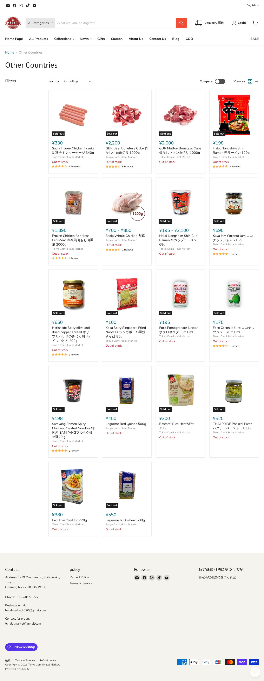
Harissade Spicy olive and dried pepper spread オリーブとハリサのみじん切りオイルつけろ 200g (72, 334)
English (251, 5)
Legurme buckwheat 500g (125, 520)
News (85, 39)
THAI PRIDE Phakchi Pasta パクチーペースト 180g (232, 426)
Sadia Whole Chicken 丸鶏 (125, 236)
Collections (63, 39)
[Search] (181, 23)
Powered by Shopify (17, 669)
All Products (38, 39)
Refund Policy (79, 577)
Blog (175, 39)
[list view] (256, 81)
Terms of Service (81, 583)
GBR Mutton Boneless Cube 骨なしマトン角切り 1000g (180, 150)
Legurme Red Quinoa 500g (126, 424)
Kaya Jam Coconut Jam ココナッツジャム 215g (233, 238)
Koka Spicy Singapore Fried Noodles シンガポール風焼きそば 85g (126, 332)
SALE (254, 39)
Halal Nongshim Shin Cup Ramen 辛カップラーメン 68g (178, 240)
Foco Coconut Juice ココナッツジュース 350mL (234, 330)
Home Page (14, 39)
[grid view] (250, 81)
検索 (8, 660)
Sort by (53, 81)
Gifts (101, 39)
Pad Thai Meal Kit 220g (69, 520)
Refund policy (47, 660)
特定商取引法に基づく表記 (217, 577)
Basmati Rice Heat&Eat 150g (176, 426)
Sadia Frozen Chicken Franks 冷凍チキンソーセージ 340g (73, 150)
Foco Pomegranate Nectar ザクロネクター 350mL (178, 330)
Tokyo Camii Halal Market (67, 157)
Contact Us (157, 39)
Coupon (117, 39)
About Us (136, 39)
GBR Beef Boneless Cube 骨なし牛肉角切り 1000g (127, 150)
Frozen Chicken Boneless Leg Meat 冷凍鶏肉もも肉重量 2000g (72, 240)
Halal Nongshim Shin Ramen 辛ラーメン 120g (231, 150)
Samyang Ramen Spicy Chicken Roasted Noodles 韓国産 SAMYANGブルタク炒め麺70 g (73, 430)
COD (189, 39)
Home (9, 52)
